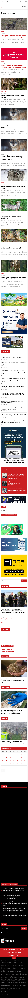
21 (17, 764)
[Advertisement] (14, 803)
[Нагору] (14, 958)
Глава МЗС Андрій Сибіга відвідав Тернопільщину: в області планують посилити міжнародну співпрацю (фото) (13, 372)
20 (14, 764)
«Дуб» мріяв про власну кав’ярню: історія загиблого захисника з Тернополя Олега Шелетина (13, 421)
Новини (2, 61)
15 (21, 760)
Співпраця (22, 949)
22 (21, 764)
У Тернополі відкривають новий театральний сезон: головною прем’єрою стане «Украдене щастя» (13, 357)
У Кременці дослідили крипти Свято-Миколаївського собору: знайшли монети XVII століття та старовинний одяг (14, 364)
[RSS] (7, 2)
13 (14, 760)
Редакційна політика (14, 955)
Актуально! (3, 91)
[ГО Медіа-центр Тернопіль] (14, 940)
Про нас (5, 949)
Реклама (8, 952)
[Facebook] (2, 2)
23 (25, 764)
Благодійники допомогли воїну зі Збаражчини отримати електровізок (12, 402)
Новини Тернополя (6, 649)
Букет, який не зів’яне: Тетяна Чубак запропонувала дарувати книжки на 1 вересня (13, 415)
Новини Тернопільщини (7, 651)
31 (3, 770)
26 (10, 767)
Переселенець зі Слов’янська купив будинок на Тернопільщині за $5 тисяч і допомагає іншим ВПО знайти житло (13, 395)
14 (17, 760)
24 (3, 767)
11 (6, 760)
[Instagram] (5, 2)
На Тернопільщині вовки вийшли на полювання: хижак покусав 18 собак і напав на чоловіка (12, 157)
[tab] (6, 469)
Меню (24, 6)
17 (3, 764)
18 (6, 764)
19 (10, 764)
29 (21, 767)
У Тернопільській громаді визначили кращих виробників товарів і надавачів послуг (12, 680)
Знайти (24, 580)
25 (6, 767)
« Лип (2, 772)
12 (10, 760)
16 (25, 760)
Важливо (3, 31)
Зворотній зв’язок (13, 949)
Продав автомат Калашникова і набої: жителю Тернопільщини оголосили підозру (13, 742)
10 (3, 760)
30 (25, 767)
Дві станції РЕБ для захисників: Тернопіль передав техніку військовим (13, 387)
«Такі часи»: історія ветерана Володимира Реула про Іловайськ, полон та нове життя (13, 408)
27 (14, 767)
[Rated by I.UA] (14, 933)
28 (17, 767)
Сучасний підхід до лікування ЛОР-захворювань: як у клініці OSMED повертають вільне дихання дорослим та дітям (13, 380)
